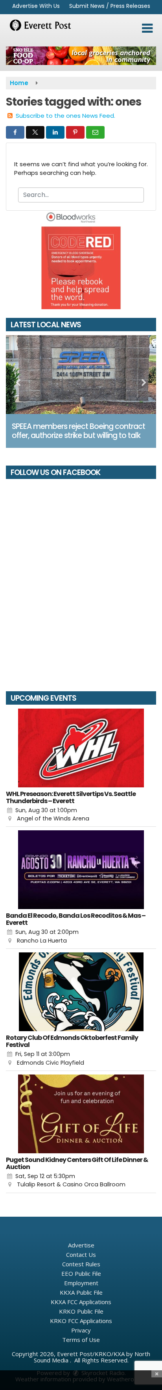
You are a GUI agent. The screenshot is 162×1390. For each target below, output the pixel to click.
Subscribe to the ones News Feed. (65, 115)
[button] (147, 28)
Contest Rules (81, 1264)
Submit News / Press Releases (109, 6)
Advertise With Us (36, 6)
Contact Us (81, 1254)
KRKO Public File (81, 1311)
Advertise (81, 1245)
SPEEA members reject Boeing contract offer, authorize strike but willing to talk (78, 431)
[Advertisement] (81, 55)
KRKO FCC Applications (81, 1321)
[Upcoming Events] (81, 748)
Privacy (81, 1330)
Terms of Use (81, 1340)
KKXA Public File (81, 1292)
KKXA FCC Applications (81, 1302)
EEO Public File (81, 1273)
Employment (81, 1283)
